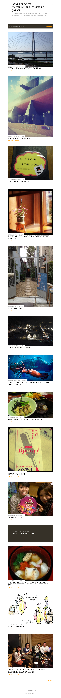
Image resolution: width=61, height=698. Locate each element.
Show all (49, 26)
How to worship (16, 626)
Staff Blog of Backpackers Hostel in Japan (28, 7)
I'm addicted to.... (16, 517)
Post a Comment (15, 70)
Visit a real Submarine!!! (20, 138)
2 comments (14, 628)
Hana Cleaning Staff (23, 533)
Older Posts (49, 680)
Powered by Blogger (31, 690)
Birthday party (16, 308)
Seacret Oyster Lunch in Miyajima (25, 419)
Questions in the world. (20, 181)
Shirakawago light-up (19, 348)
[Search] (52, 4)
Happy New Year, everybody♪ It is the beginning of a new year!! (26, 671)
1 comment (19, 535)
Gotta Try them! (16, 474)
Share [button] (9, 70)
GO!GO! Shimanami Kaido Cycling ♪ (25, 68)
